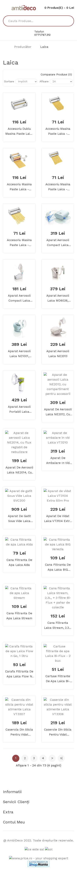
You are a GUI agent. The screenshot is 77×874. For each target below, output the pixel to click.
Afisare (44, 81)
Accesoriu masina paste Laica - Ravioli (19, 187)
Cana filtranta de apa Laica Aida (19, 562)
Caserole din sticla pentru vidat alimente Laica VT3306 (57, 732)
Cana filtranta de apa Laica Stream (19, 616)
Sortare (9, 81)
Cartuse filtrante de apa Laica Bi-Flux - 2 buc (57, 679)
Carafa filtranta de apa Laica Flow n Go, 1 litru (19, 674)
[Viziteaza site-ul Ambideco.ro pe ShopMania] (38, 863)
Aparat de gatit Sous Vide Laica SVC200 (19, 519)
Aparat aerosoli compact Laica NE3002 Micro (19, 298)
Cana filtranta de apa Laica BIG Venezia (58, 567)
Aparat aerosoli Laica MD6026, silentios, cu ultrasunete (57, 298)
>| (61, 758)
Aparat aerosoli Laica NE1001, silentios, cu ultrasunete (19, 354)
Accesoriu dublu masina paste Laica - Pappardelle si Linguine (19, 131)
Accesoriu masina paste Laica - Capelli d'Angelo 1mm (57, 131)
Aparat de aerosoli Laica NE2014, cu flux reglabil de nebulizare (19, 470)
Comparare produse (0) (56, 74)
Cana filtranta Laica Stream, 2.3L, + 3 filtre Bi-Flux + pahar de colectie (57, 625)
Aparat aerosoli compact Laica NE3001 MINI (57, 243)
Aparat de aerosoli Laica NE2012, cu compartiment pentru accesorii (58, 412)
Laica (44, 47)
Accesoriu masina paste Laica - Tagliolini (19, 243)
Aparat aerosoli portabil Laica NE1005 (19, 409)
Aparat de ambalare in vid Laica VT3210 (57, 460)
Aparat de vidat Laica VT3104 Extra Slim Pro (58, 519)
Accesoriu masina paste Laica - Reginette (57, 187)
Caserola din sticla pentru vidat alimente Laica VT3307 (19, 732)
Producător (22, 47)
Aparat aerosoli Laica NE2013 (57, 353)
